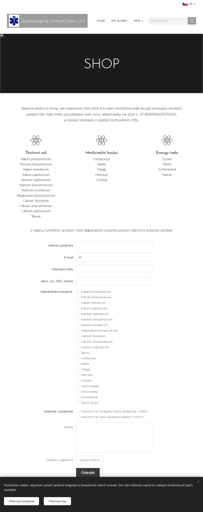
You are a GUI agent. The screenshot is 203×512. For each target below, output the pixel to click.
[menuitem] (102, 21)
